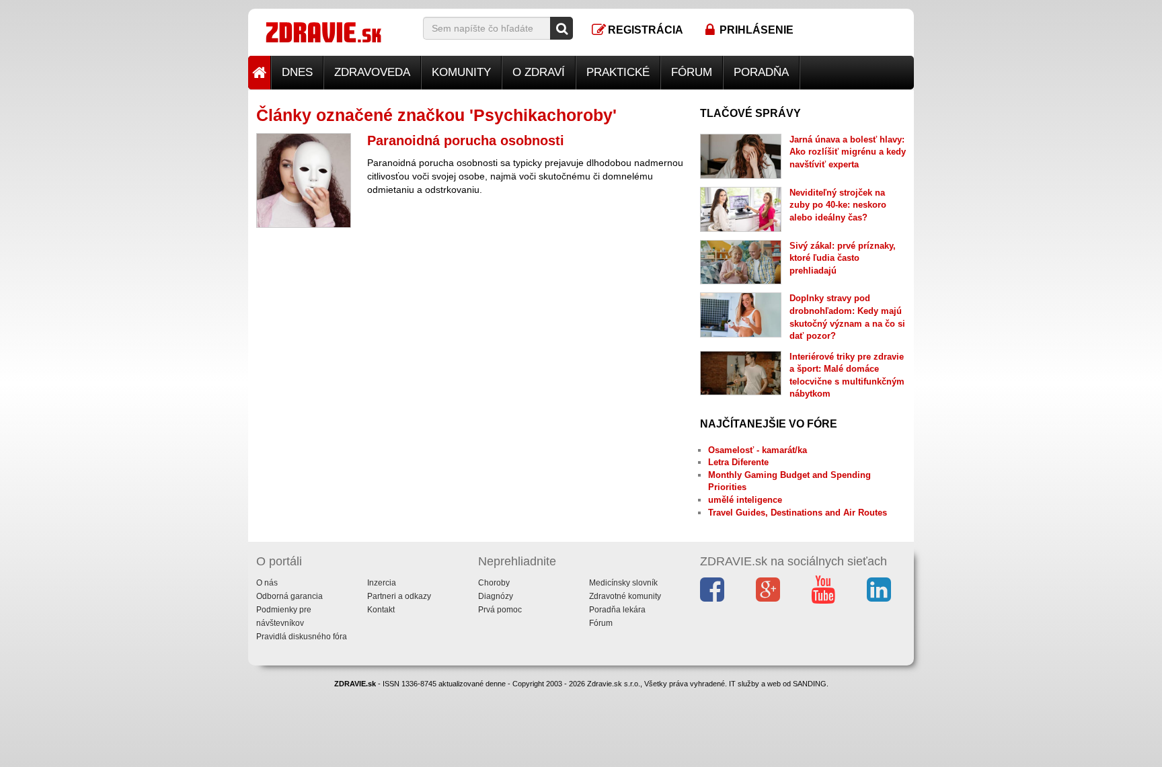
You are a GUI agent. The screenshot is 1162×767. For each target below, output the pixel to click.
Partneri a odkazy (399, 596)
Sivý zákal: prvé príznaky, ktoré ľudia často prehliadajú (842, 258)
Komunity (461, 72)
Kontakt (381, 609)
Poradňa (761, 72)
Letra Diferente (738, 462)
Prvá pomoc (500, 609)
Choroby (494, 583)
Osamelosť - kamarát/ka (757, 450)
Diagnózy (495, 596)
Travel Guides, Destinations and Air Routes (797, 513)
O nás (267, 583)
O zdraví (538, 72)
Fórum (691, 72)
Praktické (618, 72)
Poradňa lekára (617, 609)
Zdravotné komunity (625, 596)
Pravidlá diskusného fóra (301, 636)
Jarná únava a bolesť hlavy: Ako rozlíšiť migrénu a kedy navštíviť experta (847, 151)
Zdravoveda (372, 72)
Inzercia (381, 583)
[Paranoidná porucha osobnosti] (303, 180)
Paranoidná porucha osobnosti (465, 140)
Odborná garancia (289, 596)
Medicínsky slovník (623, 583)
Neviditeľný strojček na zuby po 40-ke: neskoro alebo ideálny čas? (837, 205)
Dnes (297, 72)
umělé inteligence (745, 500)
